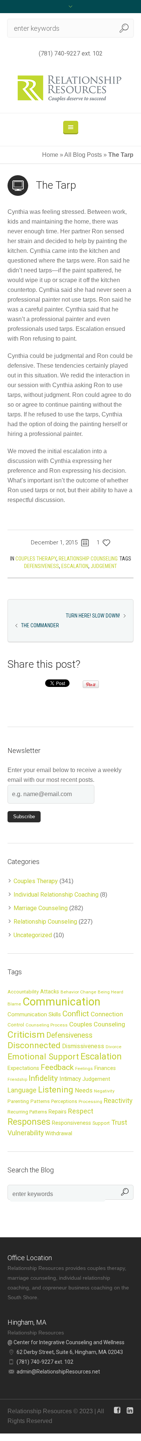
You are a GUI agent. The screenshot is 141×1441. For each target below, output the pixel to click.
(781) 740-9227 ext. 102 (71, 53)
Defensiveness (41, 566)
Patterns (40, 1101)
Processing (90, 1101)
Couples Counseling (97, 1024)
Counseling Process (47, 1025)
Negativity (104, 1091)
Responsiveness (71, 1123)
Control (16, 1025)
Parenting (18, 1101)
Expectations (23, 1068)
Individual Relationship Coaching (56, 894)
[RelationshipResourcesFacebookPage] (117, 1410)
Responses (29, 1121)
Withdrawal (58, 1133)
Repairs (58, 1112)
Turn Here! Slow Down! (93, 616)
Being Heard (110, 992)
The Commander (40, 625)
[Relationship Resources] (70, 88)
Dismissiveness (83, 1046)
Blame (14, 1004)
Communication (61, 1001)
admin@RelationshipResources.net (58, 1372)
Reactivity (118, 1100)
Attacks (49, 992)
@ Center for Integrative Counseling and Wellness (66, 1342)
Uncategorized (33, 935)
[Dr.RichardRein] (129, 1410)
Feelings (84, 1068)
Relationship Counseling (88, 559)
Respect (80, 1111)
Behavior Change (78, 992)
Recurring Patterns (27, 1112)
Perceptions (64, 1101)
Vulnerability (26, 1133)
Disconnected (34, 1045)
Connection (107, 1014)
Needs (83, 1090)
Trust (119, 1122)
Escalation (74, 566)
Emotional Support (43, 1056)
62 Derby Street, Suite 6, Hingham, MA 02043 (70, 1352)
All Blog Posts (83, 155)
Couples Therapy (35, 559)
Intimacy (70, 1079)
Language (22, 1090)
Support (101, 1123)
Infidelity (43, 1078)
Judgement (104, 566)
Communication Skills (34, 1014)
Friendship (17, 1079)
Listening (55, 1089)
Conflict (75, 1013)
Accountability (23, 992)
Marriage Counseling (41, 908)
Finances (105, 1068)
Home (50, 155)
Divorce (113, 1046)
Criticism (26, 1034)
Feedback (57, 1067)
